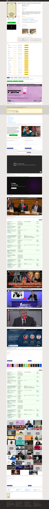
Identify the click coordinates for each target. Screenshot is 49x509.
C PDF (35, 0)
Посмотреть (26, 45)
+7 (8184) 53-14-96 (38, 390)
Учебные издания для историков (19, 503)
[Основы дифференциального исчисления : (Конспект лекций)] (20, 365)
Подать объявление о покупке (11, 140)
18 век (19, 0)
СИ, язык (34, 502)
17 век (17, 0)
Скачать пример (21, 81)
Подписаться (28, 152)
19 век (22, 0)
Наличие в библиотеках (11, 118)
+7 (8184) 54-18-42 (38, 391)
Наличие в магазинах (10, 121)
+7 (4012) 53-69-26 (38, 414)
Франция (17, 490)
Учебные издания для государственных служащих (11, 505)
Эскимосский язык (17, 504)
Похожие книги (10, 120)
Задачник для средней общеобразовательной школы (27, 502)
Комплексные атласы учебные (36, 501)
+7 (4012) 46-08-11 (38, 264)
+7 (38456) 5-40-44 (38, 259)
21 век (27, 0)
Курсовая (12, 77)
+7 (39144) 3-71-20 (38, 380)
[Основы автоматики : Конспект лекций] (29, 365)
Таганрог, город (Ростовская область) (20, 506)
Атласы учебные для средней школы (28, 506)
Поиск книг (14, 0)
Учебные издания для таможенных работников (19, 505)
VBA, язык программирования (27, 505)
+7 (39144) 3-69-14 (38, 381)
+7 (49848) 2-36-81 (38, 226)
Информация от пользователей (12, 122)
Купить (11, 22)
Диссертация (20, 77)
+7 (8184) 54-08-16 (38, 240)
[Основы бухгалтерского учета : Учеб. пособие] (17, 365)
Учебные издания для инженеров (10, 503)
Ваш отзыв (8, 352)
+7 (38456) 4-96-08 (38, 410)
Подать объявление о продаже (29, 140)
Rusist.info (9, 0)
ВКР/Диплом (15, 77)
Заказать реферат (9, 81)
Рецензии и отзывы (10, 119)
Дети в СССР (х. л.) (8, 506)
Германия (26, 489)
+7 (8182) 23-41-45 (38, 395)
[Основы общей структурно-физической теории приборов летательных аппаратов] (8, 365)
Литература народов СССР (36, 503)
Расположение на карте (9, 228)
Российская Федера (27, 490)
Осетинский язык (35, 506)
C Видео (38, 0)
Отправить (29, 360)
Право (17, 489)
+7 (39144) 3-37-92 (38, 230)
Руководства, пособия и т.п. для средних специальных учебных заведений (37, 505)
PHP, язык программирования (10, 501)
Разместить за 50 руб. (10, 148)
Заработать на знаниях (26, 77)
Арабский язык (8, 502)
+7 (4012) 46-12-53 (38, 415)
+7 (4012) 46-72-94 (38, 263)
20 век (25, 0)
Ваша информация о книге (10, 478)
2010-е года (9, 489)
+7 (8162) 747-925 (38, 400)
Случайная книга (31, 0)
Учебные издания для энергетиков (10, 504)
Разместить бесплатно (28, 148)
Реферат (8, 77)
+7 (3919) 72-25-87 (38, 235)
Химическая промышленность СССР (19, 501)
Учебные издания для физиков (19, 502)
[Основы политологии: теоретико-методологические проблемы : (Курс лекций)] (36, 365)
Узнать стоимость (15, 81)
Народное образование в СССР (36, 504)
